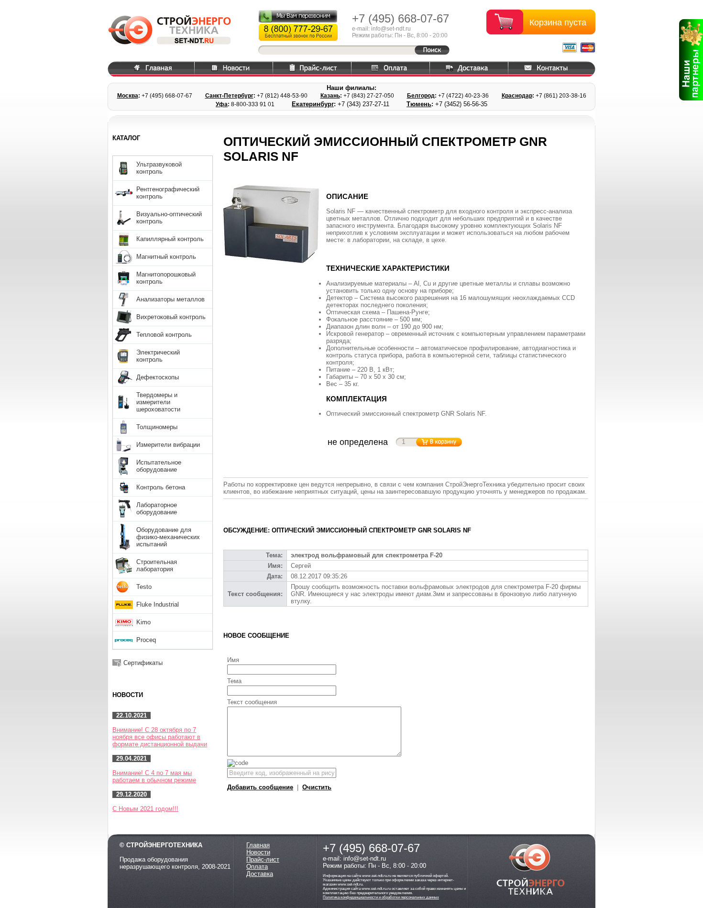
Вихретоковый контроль (171, 317)
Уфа (222, 104)
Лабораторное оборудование (156, 508)
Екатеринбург (313, 104)
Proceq (146, 639)
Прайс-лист (262, 859)
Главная (258, 845)
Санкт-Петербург (229, 95)
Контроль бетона (160, 487)
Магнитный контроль (166, 256)
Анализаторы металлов (170, 299)
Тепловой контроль (164, 334)
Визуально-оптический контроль (169, 217)
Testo (144, 586)
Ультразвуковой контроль (159, 168)
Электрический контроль (158, 356)
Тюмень (418, 104)
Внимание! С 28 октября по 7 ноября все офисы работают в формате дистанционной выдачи (159, 737)
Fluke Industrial (157, 604)
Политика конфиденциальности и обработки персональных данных (381, 897)
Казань (330, 95)
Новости (258, 852)
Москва (127, 95)
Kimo (143, 622)
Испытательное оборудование (158, 466)
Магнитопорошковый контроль (166, 278)
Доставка (259, 873)
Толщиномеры (156, 427)
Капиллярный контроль (170, 239)
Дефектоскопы (157, 377)
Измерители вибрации (168, 444)
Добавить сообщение (260, 787)
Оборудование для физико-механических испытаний (168, 537)
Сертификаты (143, 662)
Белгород (421, 95)
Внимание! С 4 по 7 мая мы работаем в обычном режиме (154, 776)
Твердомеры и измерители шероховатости (158, 402)
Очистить (316, 787)
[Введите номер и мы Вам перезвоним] (298, 16)
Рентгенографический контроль (167, 193)
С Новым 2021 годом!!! (145, 808)
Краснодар (517, 95)
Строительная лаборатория (156, 565)
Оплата (257, 866)
